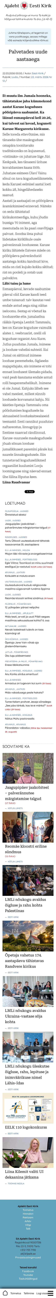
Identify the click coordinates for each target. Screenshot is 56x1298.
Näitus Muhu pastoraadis (19, 718)
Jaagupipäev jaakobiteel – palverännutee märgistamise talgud (27, 793)
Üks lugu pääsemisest (18, 655)
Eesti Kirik (40, 5)
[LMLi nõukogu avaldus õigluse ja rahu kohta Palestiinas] (28, 894)
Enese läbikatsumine (17, 664)
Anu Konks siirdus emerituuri (21, 674)
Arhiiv (28, 1221)
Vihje (28, 1224)
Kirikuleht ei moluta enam (20, 575)
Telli (28, 1228)
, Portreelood (29, 559)
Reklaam (28, 1217)
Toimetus (28, 1209)
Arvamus (10, 572)
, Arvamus (20, 724)
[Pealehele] (24, 8)
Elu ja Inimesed (13, 550)
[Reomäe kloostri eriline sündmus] (28, 841)
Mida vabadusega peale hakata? (24, 692)
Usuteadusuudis (14, 581)
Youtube (28, 1274)
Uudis (15, 77)
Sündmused (11, 537)
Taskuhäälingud (28, 1278)
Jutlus (9, 652)
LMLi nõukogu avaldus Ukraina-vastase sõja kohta (25, 1016)
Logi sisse (42, 1293)
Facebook (28, 1271)
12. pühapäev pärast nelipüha (22, 607)
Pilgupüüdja (12, 511)
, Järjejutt (27, 613)
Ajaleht (11, 5)
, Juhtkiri (20, 572)
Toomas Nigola (16, 1183)
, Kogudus (27, 670)
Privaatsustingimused (28, 1257)
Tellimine (29, 1293)
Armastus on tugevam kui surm (23, 683)
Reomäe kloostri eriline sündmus (24, 598)
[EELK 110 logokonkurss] (28, 1122)
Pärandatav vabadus (17, 727)
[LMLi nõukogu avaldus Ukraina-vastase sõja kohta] (28, 1006)
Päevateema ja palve (16, 661)
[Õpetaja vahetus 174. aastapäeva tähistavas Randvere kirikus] (28, 950)
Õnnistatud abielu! (15, 514)
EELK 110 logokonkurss (26, 1127)
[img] (50, 1293)
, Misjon (25, 550)
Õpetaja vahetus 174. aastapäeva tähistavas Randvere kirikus (24, 961)
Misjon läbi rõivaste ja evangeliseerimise (28, 553)
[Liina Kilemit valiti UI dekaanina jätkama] (28, 1167)
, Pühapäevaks (23, 604)
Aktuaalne (11, 626)
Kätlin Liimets (15, 808)
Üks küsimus (12, 639)
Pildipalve (10, 604)
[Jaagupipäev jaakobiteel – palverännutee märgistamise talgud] (28, 782)
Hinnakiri (28, 1213)
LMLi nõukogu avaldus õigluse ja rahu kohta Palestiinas (25, 905)
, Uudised (23, 511)
